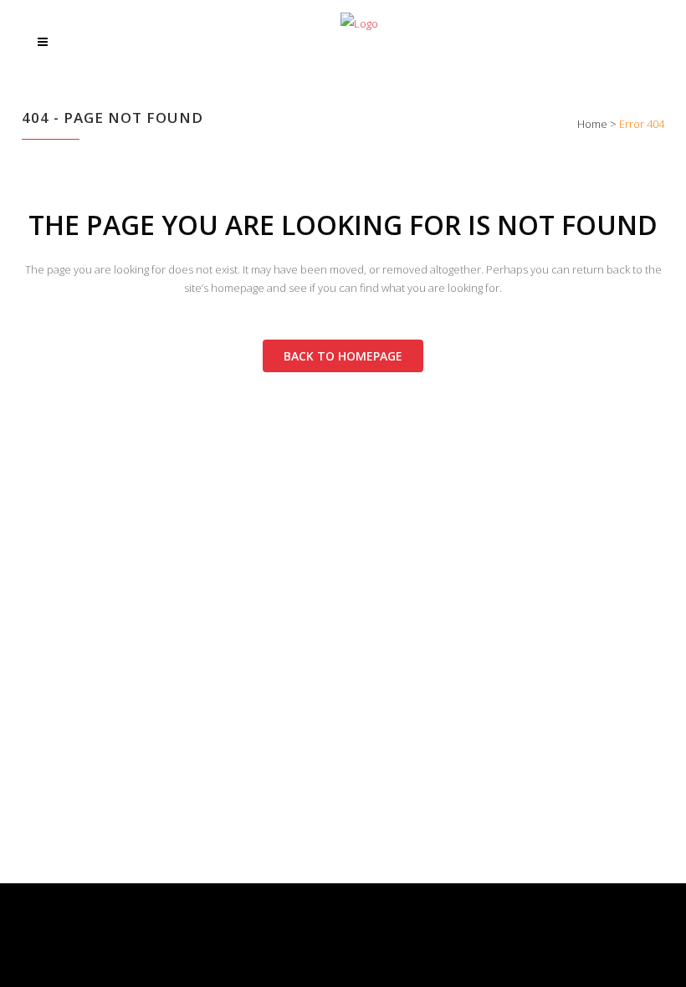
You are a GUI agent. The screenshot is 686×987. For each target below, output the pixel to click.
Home (592, 123)
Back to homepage (343, 356)
